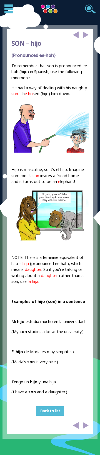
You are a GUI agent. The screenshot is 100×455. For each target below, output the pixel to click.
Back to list (50, 410)
